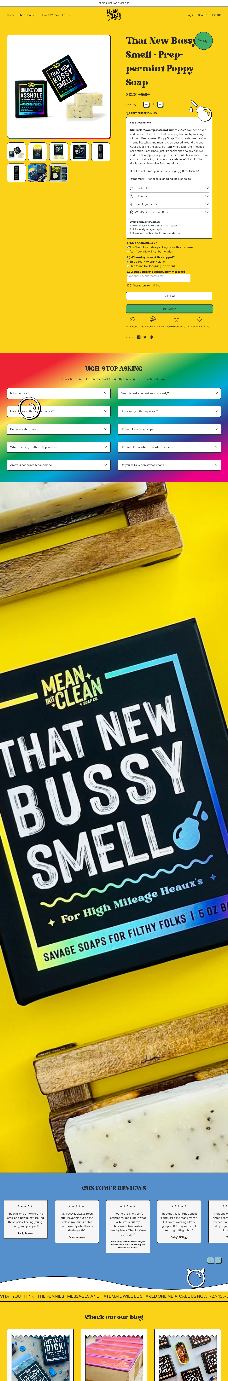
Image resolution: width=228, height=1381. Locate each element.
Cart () (215, 16)
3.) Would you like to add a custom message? (156, 271)
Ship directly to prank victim (147, 261)
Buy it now (169, 308)
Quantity (131, 104)
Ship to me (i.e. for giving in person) (152, 266)
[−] (146, 104)
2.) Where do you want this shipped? (151, 257)
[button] (202, 15)
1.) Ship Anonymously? (142, 243)
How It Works (50, 15)
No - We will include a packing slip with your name (161, 247)
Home (11, 15)
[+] (160, 104)
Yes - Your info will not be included (151, 251)
